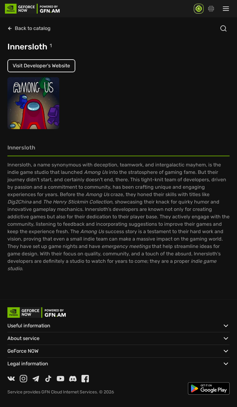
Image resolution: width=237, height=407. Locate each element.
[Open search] (223, 28)
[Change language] (211, 8)
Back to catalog (33, 28)
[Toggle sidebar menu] (226, 8)
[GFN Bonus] (199, 9)
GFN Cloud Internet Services (69, 392)
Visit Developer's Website (41, 66)
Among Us (23, 112)
